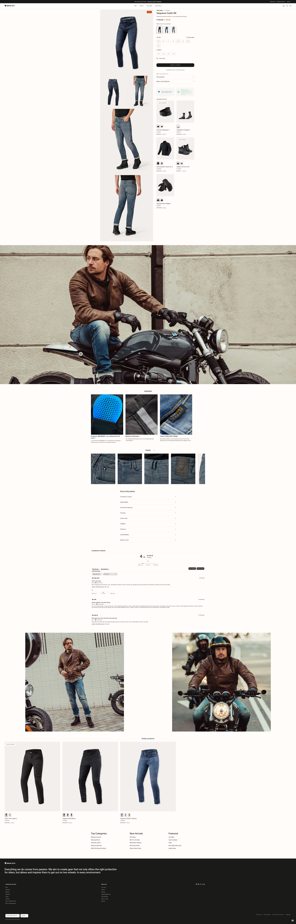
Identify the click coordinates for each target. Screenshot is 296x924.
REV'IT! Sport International (14, 919)
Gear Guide (149, 5)
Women (142, 5)
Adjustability (124, 502)
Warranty (7, 894)
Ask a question (192, 568)
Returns (7, 892)
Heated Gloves (172, 848)
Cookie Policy (259, 914)
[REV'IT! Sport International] (10, 6)
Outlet (170, 842)
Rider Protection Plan (10, 901)
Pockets (122, 513)
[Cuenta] (283, 6)
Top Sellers (171, 837)
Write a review (200, 568)
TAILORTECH (104, 896)
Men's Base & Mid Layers (175, 845)
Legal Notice (288, 914)
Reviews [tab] (96, 569)
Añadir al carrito (175, 65)
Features (123, 529)
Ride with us (158, 5)
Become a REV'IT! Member (154, 1)
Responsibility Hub (106, 894)
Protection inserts (126, 497)
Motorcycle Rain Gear (96, 845)
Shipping (7, 889)
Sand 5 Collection (173, 839)
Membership (272, 1)
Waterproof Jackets (96, 837)
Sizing (6, 896)
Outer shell (123, 518)
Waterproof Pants (95, 839)
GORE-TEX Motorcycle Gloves (98, 848)
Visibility (122, 524)
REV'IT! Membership (10, 903)
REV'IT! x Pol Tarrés (135, 839)
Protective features (126, 507)
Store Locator (104, 898)
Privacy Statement (267, 914)
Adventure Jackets (96, 842)
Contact (7, 898)
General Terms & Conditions (278, 914)
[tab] (105, 569)
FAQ (6, 887)
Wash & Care (124, 540)
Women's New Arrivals (135, 848)
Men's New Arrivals (135, 845)
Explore (103, 901)
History (103, 889)
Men (135, 5)
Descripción (160, 77)
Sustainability (124, 534)
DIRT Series (133, 837)
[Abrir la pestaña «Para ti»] (292, 920)
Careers (103, 892)
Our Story (103, 887)
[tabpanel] (148, 600)
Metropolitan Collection (135, 842)
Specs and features (163, 81)
